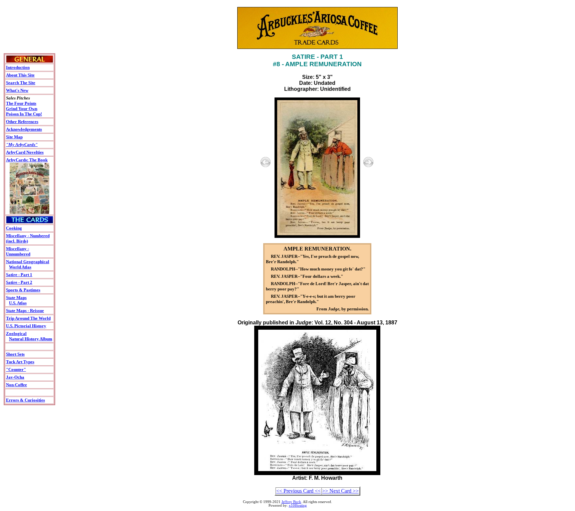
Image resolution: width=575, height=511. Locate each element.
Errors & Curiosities (25, 400)
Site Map (14, 136)
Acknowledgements (24, 129)
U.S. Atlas (18, 302)
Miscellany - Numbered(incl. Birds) (28, 238)
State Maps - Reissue (25, 310)
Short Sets (15, 354)
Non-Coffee (16, 384)
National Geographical (27, 261)
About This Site (20, 75)
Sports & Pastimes (23, 289)
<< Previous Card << (298, 491)
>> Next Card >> (340, 491)
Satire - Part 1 (19, 274)
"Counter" (16, 369)
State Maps (16, 297)
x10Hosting (298, 505)
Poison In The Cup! (24, 113)
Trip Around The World (28, 318)
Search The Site (20, 82)
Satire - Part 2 (19, 282)
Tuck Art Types (20, 361)
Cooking (14, 228)
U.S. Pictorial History (26, 325)
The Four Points (21, 103)
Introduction (18, 67)
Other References (22, 121)
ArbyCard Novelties (25, 152)
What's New (17, 90)
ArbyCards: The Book (27, 159)
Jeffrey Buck (291, 502)
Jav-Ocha (15, 377)
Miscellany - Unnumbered (18, 251)
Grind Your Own (21, 108)
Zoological (16, 333)
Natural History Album (30, 338)
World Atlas (20, 266)
